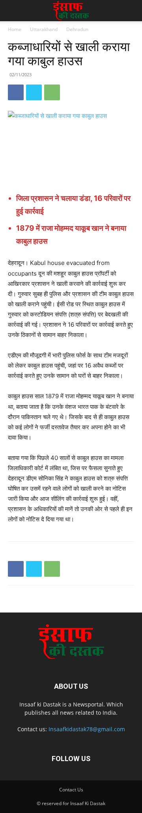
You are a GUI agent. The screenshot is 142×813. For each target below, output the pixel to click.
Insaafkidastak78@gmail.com (87, 729)
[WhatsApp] (52, 92)
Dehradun (77, 29)
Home (14, 29)
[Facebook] (16, 92)
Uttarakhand (44, 29)
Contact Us (71, 789)
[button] (13, 10)
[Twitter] (34, 92)
